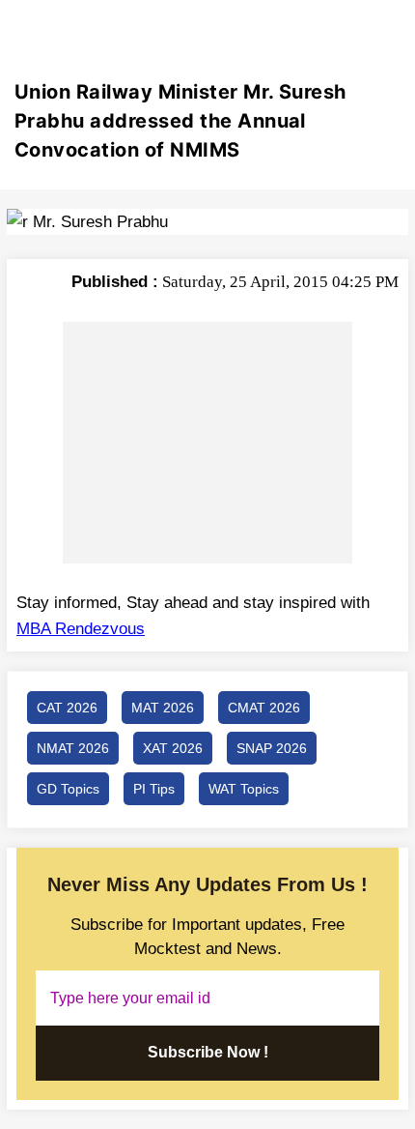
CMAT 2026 (264, 707)
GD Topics (68, 788)
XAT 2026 (173, 748)
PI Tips (154, 788)
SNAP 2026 (271, 748)
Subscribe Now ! (208, 1052)
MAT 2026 (162, 707)
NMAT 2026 (73, 748)
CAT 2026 (67, 707)
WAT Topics (243, 788)
